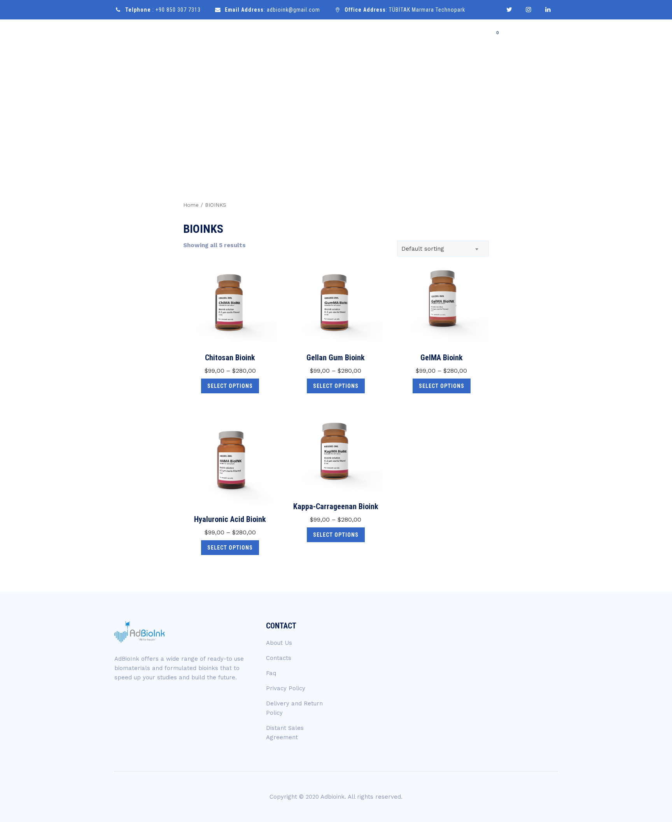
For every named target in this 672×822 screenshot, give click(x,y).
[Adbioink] (142, 39)
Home (331, 40)
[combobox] (443, 249)
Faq (271, 673)
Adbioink (332, 796)
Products (406, 40)
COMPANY (366, 40)
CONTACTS (533, 40)
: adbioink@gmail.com (272, 10)
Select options (230, 386)
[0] (496, 40)
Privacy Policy (285, 688)
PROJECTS (449, 40)
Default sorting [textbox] (422, 248)
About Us (279, 642)
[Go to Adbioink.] (480, 118)
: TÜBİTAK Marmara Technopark (405, 10)
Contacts (278, 657)
